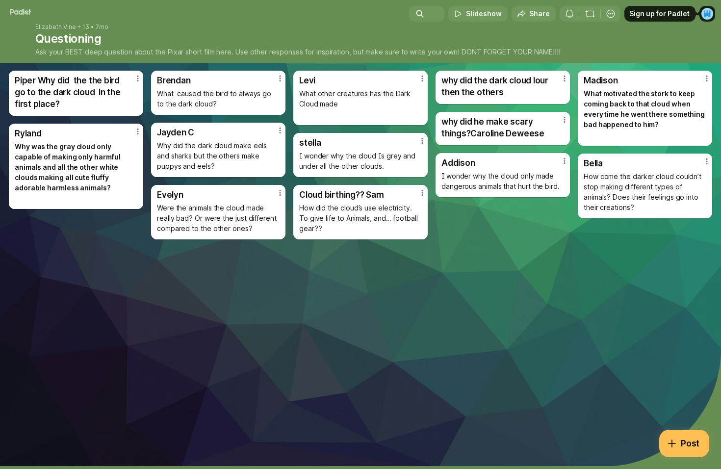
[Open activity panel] (569, 14)
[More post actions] (137, 78)
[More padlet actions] (610, 14)
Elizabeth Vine (55, 27)
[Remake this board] (590, 14)
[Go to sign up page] (707, 14)
